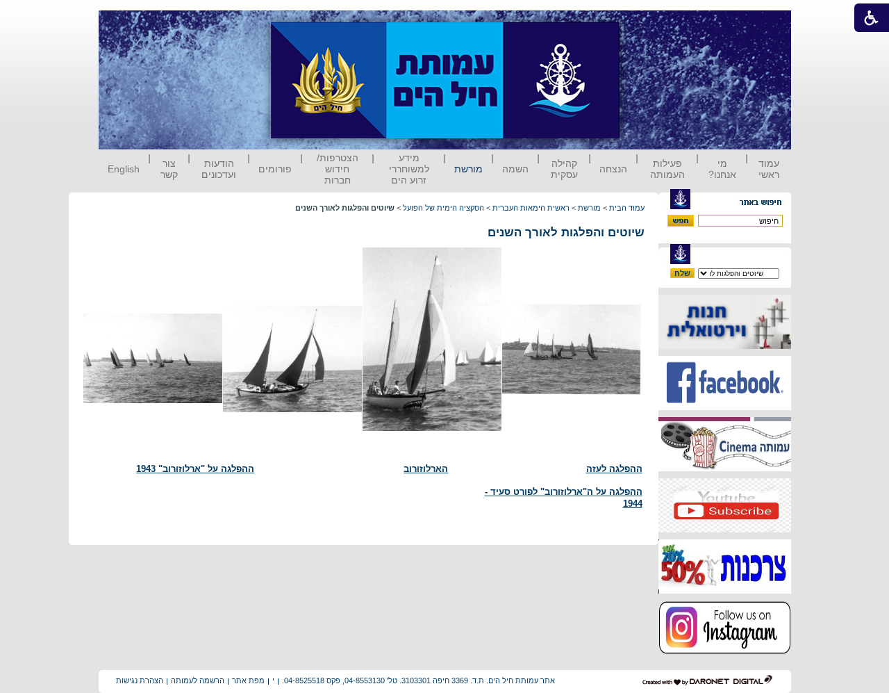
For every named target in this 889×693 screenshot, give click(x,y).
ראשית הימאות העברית (531, 208)
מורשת (468, 168)
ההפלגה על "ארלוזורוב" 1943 (195, 469)
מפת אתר (248, 680)
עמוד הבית (627, 208)
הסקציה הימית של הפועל (443, 208)
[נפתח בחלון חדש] (724, 346)
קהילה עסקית (564, 169)
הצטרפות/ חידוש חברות (337, 169)
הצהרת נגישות (139, 680)
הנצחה (613, 168)
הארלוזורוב (426, 469)
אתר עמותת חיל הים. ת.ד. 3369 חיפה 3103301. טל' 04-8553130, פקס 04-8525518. (418, 680)
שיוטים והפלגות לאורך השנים (566, 232)
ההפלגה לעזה (614, 469)
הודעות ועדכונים (218, 169)
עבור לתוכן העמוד (645, 24)
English (124, 168)
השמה (515, 168)
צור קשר (169, 169)
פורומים (275, 168)
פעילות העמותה (667, 169)
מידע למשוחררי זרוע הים (409, 169)
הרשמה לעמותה (197, 680)
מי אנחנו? (722, 169)
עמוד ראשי (768, 169)
